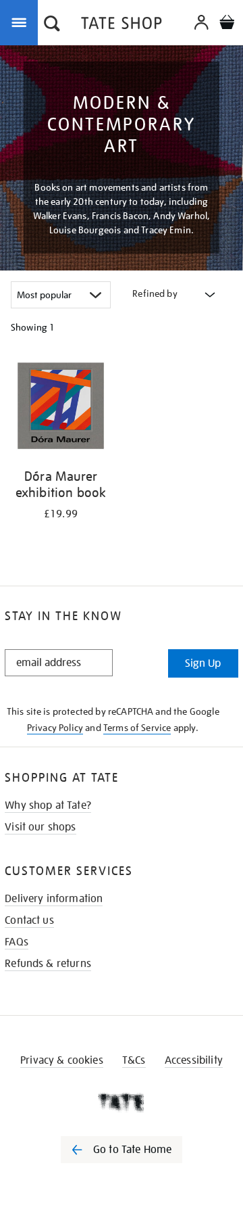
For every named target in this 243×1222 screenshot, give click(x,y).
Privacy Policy (55, 728)
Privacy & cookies (61, 1060)
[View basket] (227, 24)
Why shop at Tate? (48, 805)
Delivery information (54, 899)
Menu (21, 21)
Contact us (29, 920)
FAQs (16, 942)
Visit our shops (40, 827)
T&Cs (134, 1060)
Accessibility (194, 1060)
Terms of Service (137, 728)
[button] (52, 25)
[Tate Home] (121, 1102)
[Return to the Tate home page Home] (121, 25)
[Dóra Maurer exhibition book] (60, 408)
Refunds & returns (48, 963)
